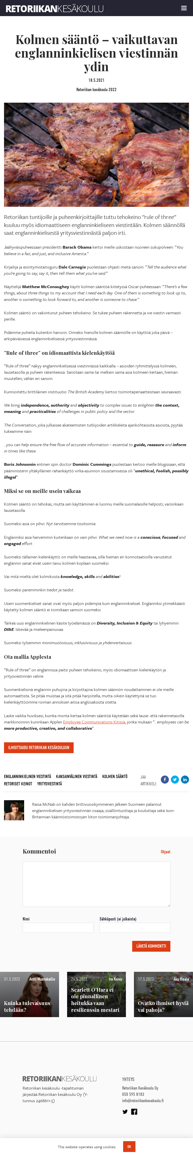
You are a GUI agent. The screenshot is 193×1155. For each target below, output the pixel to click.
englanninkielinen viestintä (27, 776)
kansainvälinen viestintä (76, 776)
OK (129, 1146)
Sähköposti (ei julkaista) (118, 919)
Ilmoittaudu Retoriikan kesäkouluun (38, 747)
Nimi (26, 919)
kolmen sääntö (114, 776)
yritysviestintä (49, 784)
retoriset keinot (18, 784)
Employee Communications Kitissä (94, 722)
